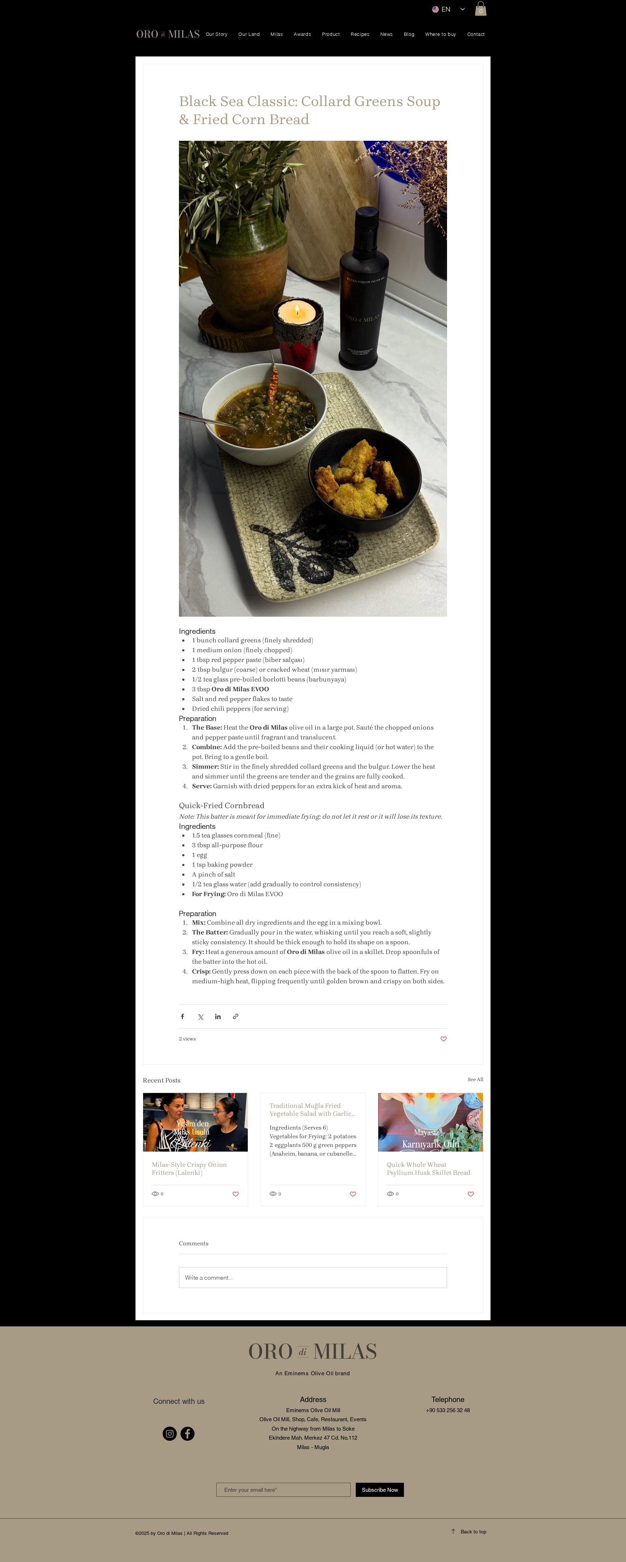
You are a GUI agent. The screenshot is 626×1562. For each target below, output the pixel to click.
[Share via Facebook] (182, 1016)
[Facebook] (187, 1434)
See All (475, 1079)
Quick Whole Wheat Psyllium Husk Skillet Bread (429, 1169)
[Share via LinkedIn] (217, 1016)
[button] (481, 8)
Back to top (474, 1531)
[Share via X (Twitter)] (200, 1016)
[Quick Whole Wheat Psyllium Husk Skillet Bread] (430, 1122)
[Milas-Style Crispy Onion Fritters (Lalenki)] (195, 1122)
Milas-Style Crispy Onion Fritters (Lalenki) (189, 1169)
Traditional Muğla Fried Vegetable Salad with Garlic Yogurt (310, 1110)
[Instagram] (170, 1434)
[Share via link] (235, 1016)
